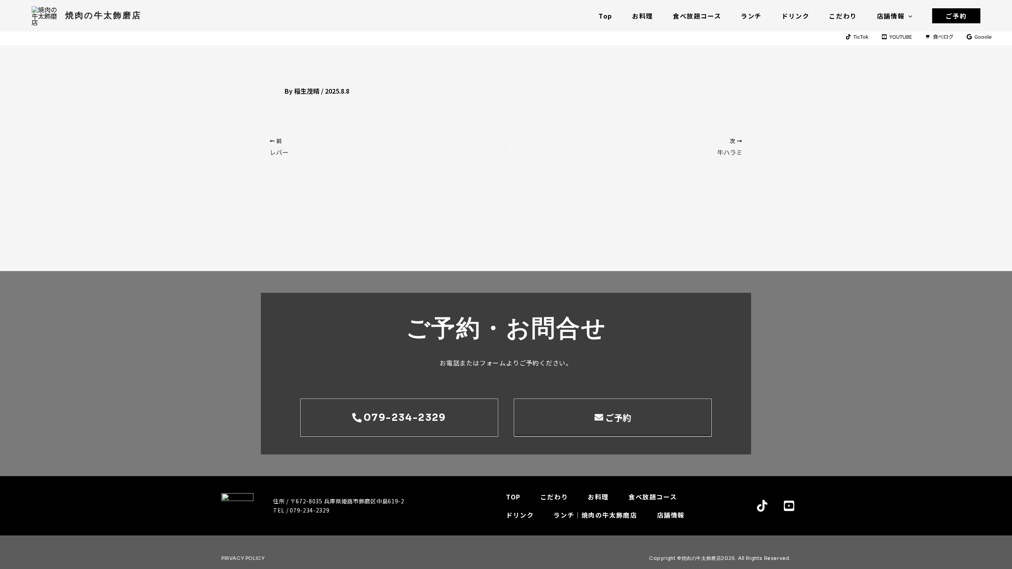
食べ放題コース (697, 16)
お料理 (642, 16)
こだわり (843, 16)
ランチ (751, 16)
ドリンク (795, 16)
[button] (908, 16)
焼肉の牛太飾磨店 (103, 15)
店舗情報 (890, 16)
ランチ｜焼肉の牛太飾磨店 (595, 515)
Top (605, 16)
